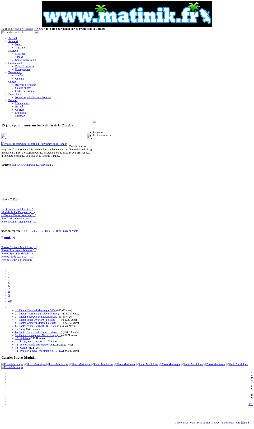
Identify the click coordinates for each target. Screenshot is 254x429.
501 (250, 404)
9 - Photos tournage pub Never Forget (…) (38, 335)
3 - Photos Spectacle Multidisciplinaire (36, 316)
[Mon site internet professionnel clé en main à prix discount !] (94, 125)
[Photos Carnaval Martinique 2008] (35, 364)
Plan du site (203, 422)
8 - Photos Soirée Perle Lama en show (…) (38, 332)
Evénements (15, 72)
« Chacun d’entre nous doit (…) (18, 215)
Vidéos (19, 56)
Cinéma (19, 78)
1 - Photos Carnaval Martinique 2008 (35, 310)
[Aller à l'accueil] (127, 26)
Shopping (20, 112)
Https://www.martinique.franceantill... (32, 164)
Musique (13, 50)
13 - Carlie (21, 347)
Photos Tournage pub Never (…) (19, 250)
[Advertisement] (47, 186)
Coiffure (19, 109)
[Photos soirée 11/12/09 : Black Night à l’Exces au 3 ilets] (80, 364)
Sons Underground (25, 59)
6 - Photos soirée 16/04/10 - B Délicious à (38, 325)
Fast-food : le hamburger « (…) (18, 218)
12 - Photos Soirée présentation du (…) (36, 344)
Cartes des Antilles (25, 91)
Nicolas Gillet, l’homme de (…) (18, 221)
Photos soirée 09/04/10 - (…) (17, 256)
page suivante (70, 230)
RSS (238, 422)
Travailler (20, 47)
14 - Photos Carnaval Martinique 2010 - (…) (39, 350)
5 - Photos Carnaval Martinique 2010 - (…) (38, 322)
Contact (216, 422)
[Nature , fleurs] (124, 364)
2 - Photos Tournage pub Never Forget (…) (39, 313)
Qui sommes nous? (185, 422)
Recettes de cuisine (25, 84)
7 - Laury (20, 329)
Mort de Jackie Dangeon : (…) (18, 212)
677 (10, 301)
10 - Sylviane (22, 338)
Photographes (22, 69)
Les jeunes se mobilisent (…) (17, 209)
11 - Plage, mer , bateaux (28, 341)
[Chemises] (102, 364)
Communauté (15, 63)
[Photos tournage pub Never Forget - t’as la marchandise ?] (192, 364)
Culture (12, 81)
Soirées (19, 75)
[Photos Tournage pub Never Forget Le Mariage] (169, 364)
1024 (58, 230)
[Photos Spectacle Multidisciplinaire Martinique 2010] (214, 364)
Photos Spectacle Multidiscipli (17, 253)
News (39, 28)
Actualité (29, 28)
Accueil (16, 28)
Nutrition (20, 115)
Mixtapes (20, 53)
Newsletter (228, 422)
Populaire (8, 237)
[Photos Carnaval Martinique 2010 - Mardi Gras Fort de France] (12, 364)
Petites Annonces (24, 66)
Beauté (19, 106)
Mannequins (22, 103)
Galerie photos (23, 87)
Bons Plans (14, 94)
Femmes (12, 100)
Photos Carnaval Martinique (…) (19, 247)
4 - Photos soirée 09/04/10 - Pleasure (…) (37, 319)
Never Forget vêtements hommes (33, 97)
